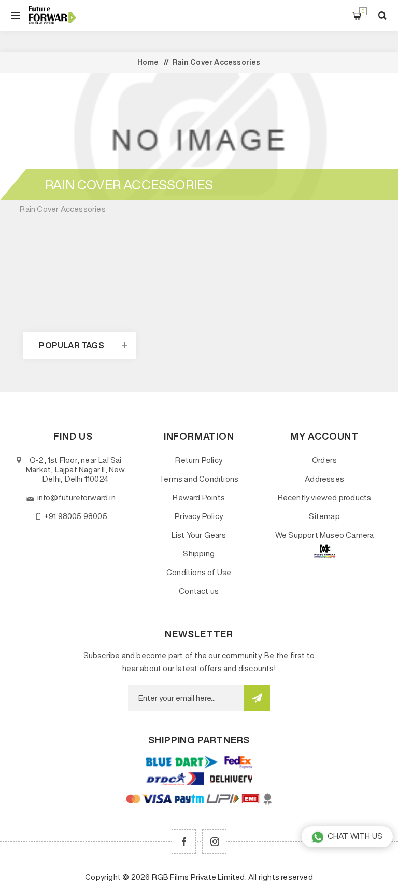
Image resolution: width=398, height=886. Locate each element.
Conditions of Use (198, 572)
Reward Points (199, 497)
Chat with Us (355, 836)
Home (148, 62)
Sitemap (324, 516)
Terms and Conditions (198, 479)
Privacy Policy (199, 516)
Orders (324, 460)
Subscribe (257, 698)
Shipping (199, 553)
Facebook (184, 841)
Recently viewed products (325, 497)
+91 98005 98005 (75, 516)
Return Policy (198, 460)
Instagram (214, 841)
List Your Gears (199, 535)
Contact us (199, 591)
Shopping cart (363, 11)
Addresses (324, 479)
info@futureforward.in (76, 497)
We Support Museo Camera (324, 535)
